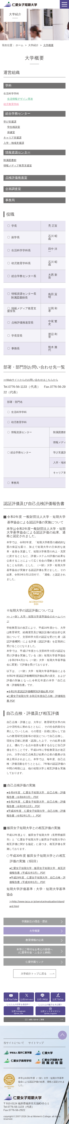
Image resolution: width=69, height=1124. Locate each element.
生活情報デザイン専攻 (20, 98)
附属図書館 (9, 160)
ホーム (19, 45)
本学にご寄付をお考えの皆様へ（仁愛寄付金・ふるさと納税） (35, 951)
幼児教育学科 (11, 104)
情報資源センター (17, 152)
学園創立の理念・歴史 (34, 921)
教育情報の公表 (35, 939)
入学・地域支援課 (13, 142)
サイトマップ (36, 1042)
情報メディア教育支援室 (17, 165)
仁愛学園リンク (35, 961)
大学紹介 (33, 45)
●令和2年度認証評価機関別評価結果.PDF (30, 691)
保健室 (11, 132)
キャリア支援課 (12, 137)
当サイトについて (13, 1042)
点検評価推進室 (16, 177)
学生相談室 (13, 126)
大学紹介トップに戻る (34, 973)
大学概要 (34, 930)
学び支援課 (9, 121)
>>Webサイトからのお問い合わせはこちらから (30, 379)
